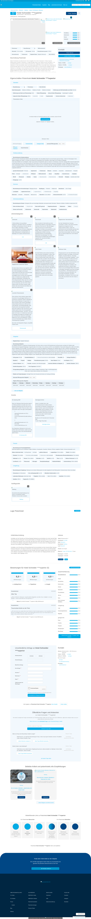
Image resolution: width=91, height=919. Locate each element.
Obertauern (63, 542)
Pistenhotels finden (36, 4)
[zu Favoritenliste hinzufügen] (12, 20)
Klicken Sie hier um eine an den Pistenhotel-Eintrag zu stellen (46, 721)
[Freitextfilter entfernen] (87, 5)
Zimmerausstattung (18, 199)
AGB (47, 898)
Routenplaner (77, 510)
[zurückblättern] (13, 31)
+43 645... (64, 62)
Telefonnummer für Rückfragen (19, 683)
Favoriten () (79, 917)
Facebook (66, 895)
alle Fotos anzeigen (58, 43)
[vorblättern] (42, 31)
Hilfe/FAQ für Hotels (32, 895)
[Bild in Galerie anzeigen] (54, 24)
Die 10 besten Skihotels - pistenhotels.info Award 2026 (21, 789)
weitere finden (27, 833)
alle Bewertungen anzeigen (74, 42)
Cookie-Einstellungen (45, 119)
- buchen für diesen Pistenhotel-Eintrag (75, 833)
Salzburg (65, 544)
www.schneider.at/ (68, 67)
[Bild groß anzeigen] (22, 217)
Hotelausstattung (17, 153)
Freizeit (15, 443)
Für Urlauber (12, 898)
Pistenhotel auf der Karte (64, 60)
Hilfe (83, 0)
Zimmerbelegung (18, 659)
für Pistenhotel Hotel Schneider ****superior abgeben (15, 834)
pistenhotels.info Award (57, 4)
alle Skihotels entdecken (46, 868)
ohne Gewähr (54, 704)
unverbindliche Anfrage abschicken (36, 695)
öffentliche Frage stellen (46, 728)
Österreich (63, 545)
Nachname (17, 675)
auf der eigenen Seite (63, 833)
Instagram (66, 898)
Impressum (48, 895)
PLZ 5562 (65, 540)
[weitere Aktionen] (79, 13)
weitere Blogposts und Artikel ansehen (46, 802)
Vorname (17, 672)
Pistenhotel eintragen (32, 905)
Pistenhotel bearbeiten (32, 901)
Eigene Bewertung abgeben (75, 567)
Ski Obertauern (69, 551)
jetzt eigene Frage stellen (46, 758)
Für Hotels (12, 895)
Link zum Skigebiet (18, 390)
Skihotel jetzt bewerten (70, 636)
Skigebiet (15, 336)
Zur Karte (61, 659)
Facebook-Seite (29, 143)
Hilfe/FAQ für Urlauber (32, 898)
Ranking (21, 785)
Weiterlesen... (22, 797)
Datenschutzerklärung (33, 692)
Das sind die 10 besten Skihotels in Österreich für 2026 (45, 778)
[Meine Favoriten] (70, 5)
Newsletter (66, 901)
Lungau (64, 551)
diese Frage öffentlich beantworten (42, 741)
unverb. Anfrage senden (69, 56)
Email (16, 679)
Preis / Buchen (72, 13)
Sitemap (12, 911)
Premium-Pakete (31, 908)
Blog (49, 4)
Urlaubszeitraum (18, 655)
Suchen (89, 5)
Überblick (15, 82)
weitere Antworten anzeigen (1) (24, 741)
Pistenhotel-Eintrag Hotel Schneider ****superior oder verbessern (51, 834)
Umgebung (16, 465)
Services (15, 184)
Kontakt (66, 559)
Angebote (44, 4)
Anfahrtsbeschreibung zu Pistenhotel (66, 59)
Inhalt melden (64, 704)
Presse (11, 901)
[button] (27, 31)
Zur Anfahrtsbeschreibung (64, 661)
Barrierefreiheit (81, 914)
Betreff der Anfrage (19, 664)
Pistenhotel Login (78, 0)
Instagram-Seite (40, 143)
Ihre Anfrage (17, 668)
